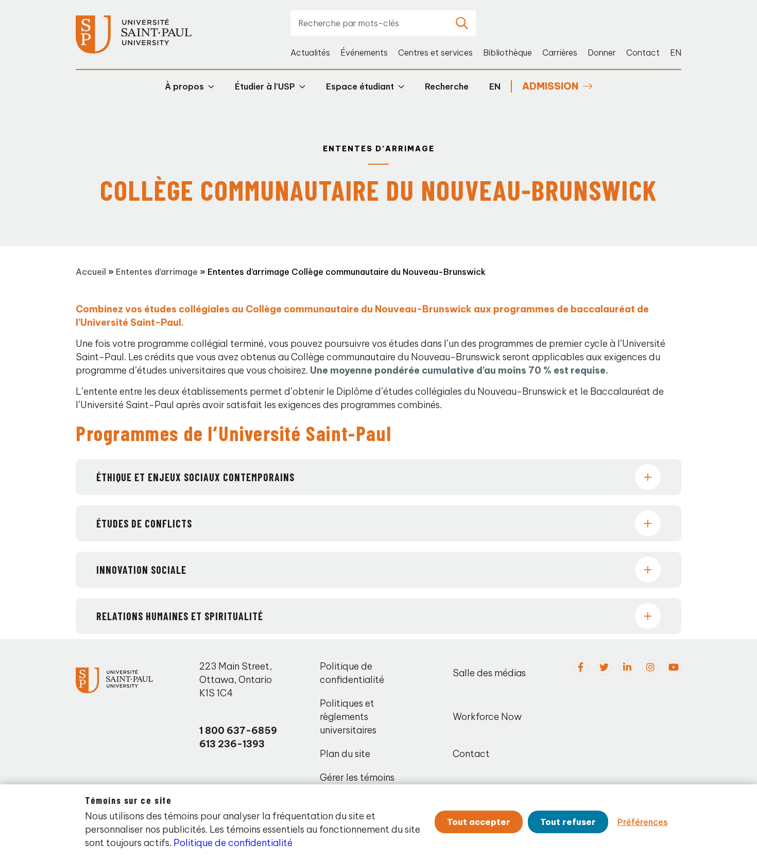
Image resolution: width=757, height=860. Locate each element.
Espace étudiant (360, 86)
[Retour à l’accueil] (134, 34)
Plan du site (345, 754)
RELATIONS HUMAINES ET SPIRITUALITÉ (179, 616)
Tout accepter (478, 822)
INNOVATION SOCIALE (141, 570)
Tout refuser (568, 822)
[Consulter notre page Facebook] (581, 667)
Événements (364, 52)
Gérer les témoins (357, 777)
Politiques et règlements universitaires (348, 716)
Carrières (559, 52)
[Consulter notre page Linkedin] (627, 667)
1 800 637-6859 (238, 730)
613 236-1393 (232, 744)
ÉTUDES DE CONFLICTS (144, 523)
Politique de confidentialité (352, 673)
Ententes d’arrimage (157, 272)
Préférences (642, 822)
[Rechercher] (462, 23)
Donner (602, 52)
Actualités (310, 52)
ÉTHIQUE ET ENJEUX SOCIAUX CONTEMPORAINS (195, 477)
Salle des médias (489, 673)
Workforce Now (487, 717)
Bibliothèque (507, 52)
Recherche (447, 86)
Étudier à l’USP (265, 86)
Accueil (91, 272)
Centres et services (435, 52)
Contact (643, 52)
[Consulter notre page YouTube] (673, 667)
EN (675, 52)
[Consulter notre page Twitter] (604, 667)
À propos (184, 86)
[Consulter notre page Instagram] (650, 667)
